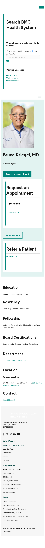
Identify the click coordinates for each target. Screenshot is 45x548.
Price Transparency (10, 488)
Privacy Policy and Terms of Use (15, 516)
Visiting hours (12, 78)
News (5, 456)
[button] (41, 7)
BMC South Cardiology (16, 360)
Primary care (11, 75)
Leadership (7, 453)
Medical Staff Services (12, 484)
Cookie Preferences (11, 505)
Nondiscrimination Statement (14, 509)
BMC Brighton (14, 51)
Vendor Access (9, 492)
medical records (12, 81)
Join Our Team (8, 449)
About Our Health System (13, 445)
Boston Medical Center (12, 469)
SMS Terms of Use (10, 520)
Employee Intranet (10, 481)
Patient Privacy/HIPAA (12, 513)
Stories (6, 460)
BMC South (26, 51)
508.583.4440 (14, 212)
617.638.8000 (8, 427)
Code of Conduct (10, 501)
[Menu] (39, 97)
